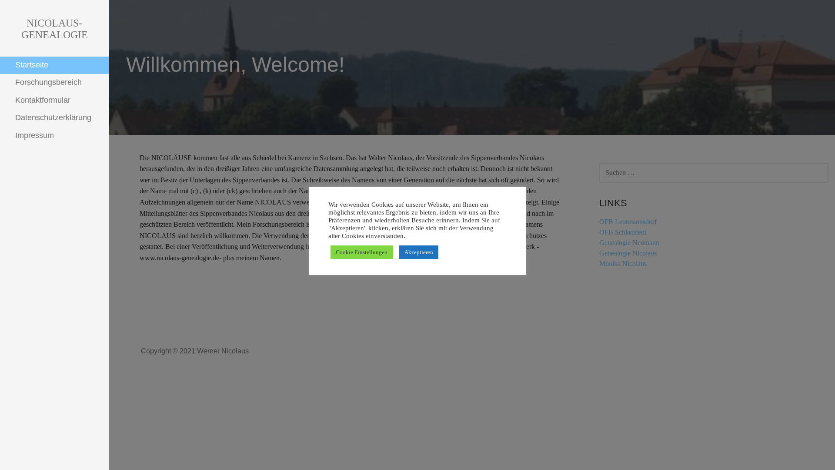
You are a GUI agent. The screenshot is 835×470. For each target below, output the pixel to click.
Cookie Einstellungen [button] (361, 252)
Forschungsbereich (48, 82)
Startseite (31, 64)
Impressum (34, 135)
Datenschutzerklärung (53, 117)
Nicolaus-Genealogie (54, 28)
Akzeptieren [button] (418, 252)
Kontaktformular (42, 100)
